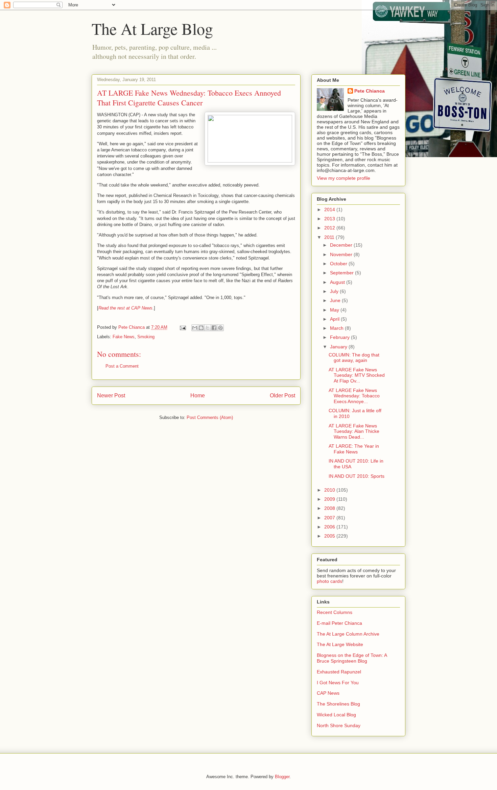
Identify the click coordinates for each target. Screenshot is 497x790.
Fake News (124, 336)
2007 (330, 517)
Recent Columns (334, 612)
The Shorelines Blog (338, 704)
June (336, 300)
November (342, 254)
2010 (330, 490)
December (342, 245)
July (335, 291)
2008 (330, 508)
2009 (330, 499)
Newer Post (111, 395)
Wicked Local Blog (336, 714)
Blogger (282, 776)
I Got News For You (338, 682)
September (342, 272)
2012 (330, 227)
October (339, 263)
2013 (330, 218)
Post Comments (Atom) (210, 417)
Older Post (282, 395)
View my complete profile (343, 178)
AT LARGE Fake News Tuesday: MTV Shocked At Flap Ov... (357, 375)
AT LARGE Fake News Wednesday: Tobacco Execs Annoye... (354, 396)
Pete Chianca (369, 91)
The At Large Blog (152, 28)
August (338, 282)
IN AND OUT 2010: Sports (356, 476)
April (335, 319)
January (339, 346)
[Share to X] (207, 327)
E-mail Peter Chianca (339, 623)
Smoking (146, 336)
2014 (330, 209)
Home (197, 395)
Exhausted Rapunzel (339, 671)
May (335, 310)
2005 (330, 536)
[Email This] (194, 327)
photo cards (329, 581)
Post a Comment (122, 366)
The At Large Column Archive (348, 634)
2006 (330, 526)
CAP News (328, 693)
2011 (330, 237)
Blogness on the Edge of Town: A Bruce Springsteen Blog (352, 658)
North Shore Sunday (338, 725)
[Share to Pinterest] (220, 327)
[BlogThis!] (201, 327)
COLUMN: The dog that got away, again (354, 357)
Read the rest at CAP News (125, 308)
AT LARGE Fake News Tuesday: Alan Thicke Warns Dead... (354, 431)
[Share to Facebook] (214, 327)
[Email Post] (182, 327)
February (340, 337)
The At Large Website (340, 644)
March (337, 328)
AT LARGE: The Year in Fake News (354, 448)
